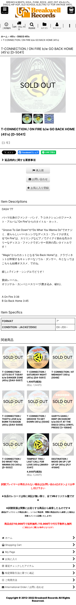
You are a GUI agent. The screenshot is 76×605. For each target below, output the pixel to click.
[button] (4, 10)
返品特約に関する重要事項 (20, 159)
